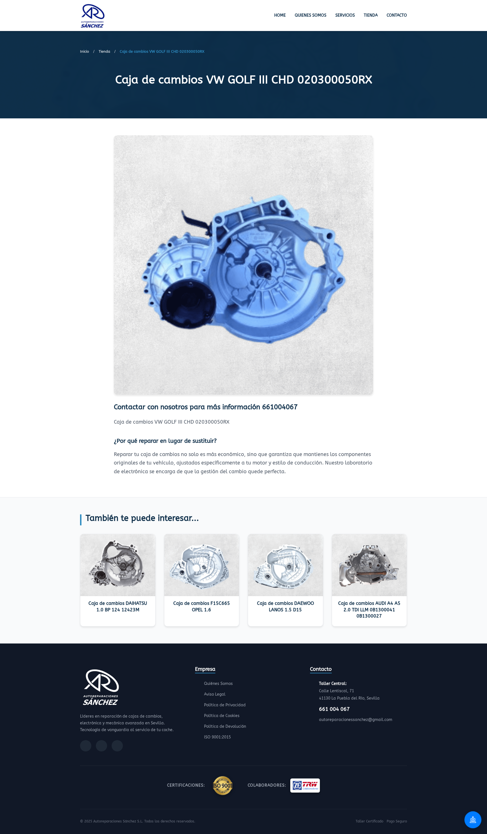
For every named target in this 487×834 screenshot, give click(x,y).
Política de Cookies (222, 715)
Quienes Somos (310, 15)
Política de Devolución (225, 726)
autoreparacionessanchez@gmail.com (355, 719)
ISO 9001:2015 (217, 737)
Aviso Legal (214, 694)
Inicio (84, 51)
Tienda (371, 15)
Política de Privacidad (225, 705)
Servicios (345, 15)
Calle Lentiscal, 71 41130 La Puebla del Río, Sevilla (349, 691)
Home (280, 15)
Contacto (397, 15)
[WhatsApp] (117, 745)
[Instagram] (101, 745)
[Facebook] (85, 745)
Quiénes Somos (218, 683)
